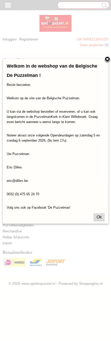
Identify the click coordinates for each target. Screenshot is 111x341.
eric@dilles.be (17, 181)
